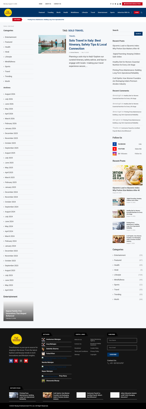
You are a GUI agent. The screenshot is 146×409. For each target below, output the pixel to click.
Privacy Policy (94, 351)
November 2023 (11, 256)
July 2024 (9, 217)
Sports (112, 12)
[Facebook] (110, 4)
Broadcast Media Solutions (95, 344)
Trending (51, 12)
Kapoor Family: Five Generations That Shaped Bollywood (16, 313)
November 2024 (11, 197)
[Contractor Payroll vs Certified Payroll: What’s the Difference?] (81, 395)
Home (40, 4)
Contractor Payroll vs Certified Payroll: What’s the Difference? (94, 395)
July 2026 (9, 99)
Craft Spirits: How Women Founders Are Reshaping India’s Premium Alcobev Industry (127, 81)
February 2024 (10, 241)
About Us (48, 4)
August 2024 (10, 212)
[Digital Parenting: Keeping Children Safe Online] (119, 202)
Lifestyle (85, 12)
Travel (93, 12)
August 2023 (10, 270)
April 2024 (9, 231)
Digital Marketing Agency (95, 340)
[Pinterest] (115, 4)
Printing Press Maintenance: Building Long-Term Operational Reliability (48, 19)
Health (65, 12)
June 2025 (9, 163)
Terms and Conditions (81, 351)
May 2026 (9, 109)
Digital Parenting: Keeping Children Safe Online (134, 199)
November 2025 (11, 138)
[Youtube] (117, 4)
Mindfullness (128, 280)
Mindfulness (75, 12)
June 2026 (9, 104)
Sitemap (77, 354)
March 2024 (10, 236)
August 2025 (10, 153)
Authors (46, 334)
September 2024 (11, 207)
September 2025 (11, 148)
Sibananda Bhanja (52, 381)
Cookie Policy (94, 348)
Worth (58, 12)
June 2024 (9, 221)
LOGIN (136, 12)
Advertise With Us (124, 12)
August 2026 (10, 94)
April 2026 (9, 114)
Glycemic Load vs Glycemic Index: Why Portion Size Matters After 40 (126, 189)
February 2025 (10, 182)
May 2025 (9, 168)
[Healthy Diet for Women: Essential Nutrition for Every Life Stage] (119, 214)
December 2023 (11, 251)
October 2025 (10, 143)
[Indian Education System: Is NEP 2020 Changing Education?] (114, 395)
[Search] (142, 12)
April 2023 (9, 290)
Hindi (128, 270)
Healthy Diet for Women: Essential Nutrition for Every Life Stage (134, 212)
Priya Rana (63, 376)
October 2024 (10, 202)
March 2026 (10, 119)
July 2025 (9, 158)
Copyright (93, 354)
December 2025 (11, 133)
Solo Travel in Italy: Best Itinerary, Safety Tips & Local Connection (88, 44)
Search (115, 30)
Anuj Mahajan (51, 344)
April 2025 (9, 172)
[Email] (120, 4)
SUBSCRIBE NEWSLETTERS (133, 4)
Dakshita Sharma (52, 349)
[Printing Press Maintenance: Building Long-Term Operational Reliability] (119, 226)
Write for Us (78, 339)
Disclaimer (77, 348)
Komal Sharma (75, 52)
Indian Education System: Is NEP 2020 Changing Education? (129, 395)
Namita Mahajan (48, 362)
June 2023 (9, 280)
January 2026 (10, 128)
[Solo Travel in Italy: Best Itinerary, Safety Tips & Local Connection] (52, 44)
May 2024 (9, 226)
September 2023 (11, 266)
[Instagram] (113, 4)
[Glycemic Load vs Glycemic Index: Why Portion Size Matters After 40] (128, 175)
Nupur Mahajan (47, 371)
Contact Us (57, 4)
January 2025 (10, 187)
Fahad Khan (50, 353)
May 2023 (9, 285)
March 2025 (10, 177)
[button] (24, 19)
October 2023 (10, 261)
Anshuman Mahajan (53, 339)
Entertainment (102, 12)
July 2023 (9, 275)
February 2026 (10, 123)
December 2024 (11, 192)
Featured (42, 12)
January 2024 (10, 246)
